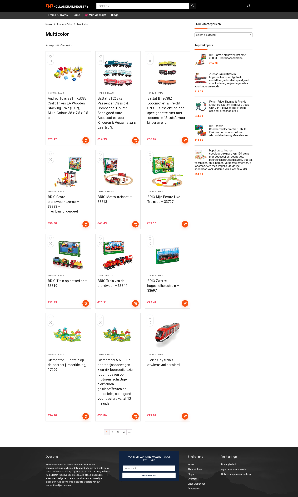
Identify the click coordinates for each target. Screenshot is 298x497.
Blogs (114, 15)
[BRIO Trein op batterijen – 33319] (68, 255)
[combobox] (223, 34)
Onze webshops (197, 483)
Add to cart (85, 140)
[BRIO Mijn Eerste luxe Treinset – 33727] (167, 171)
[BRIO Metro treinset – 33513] (118, 171)
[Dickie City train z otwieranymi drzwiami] (167, 334)
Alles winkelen (195, 469)
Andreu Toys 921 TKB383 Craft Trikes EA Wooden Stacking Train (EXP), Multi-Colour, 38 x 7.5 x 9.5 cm (68, 108)
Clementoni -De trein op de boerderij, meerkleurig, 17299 (67, 365)
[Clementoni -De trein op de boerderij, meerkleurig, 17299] (68, 334)
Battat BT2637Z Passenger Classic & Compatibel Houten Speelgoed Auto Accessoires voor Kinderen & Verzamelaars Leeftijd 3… (117, 112)
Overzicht (193, 479)
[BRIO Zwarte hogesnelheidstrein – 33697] (167, 255)
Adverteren (194, 488)
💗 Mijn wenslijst (95, 15)
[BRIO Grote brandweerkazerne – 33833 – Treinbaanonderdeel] (68, 171)
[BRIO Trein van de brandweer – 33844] (118, 255)
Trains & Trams (58, 15)
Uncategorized (105, 275)
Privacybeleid (228, 464)
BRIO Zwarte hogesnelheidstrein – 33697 (163, 286)
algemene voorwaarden (234, 469)
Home (76, 15)
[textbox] (223, 35)
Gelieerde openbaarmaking (236, 474)
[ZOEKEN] (192, 6)
